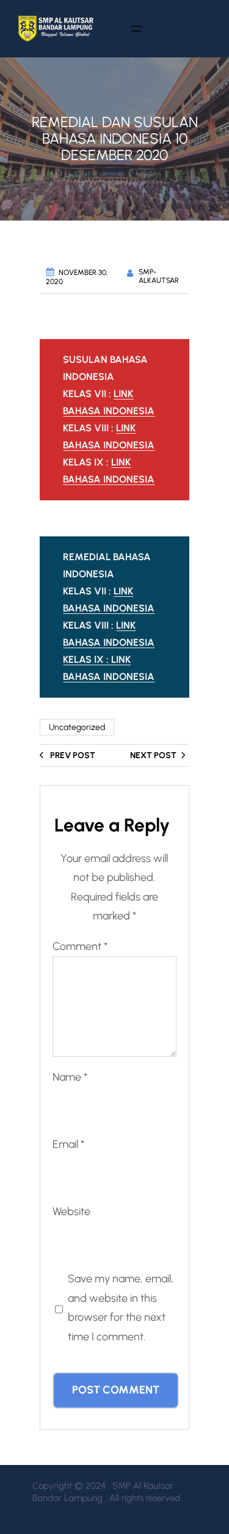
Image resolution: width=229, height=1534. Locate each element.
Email (68, 1144)
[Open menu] (137, 29)
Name (70, 1077)
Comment (80, 946)
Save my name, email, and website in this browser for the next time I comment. (120, 1307)
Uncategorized (77, 727)
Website (71, 1211)
